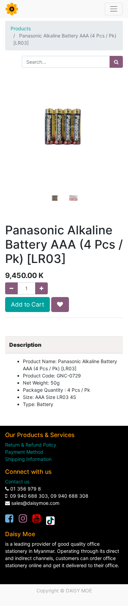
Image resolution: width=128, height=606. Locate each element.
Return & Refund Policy (30, 445)
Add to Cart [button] (27, 304)
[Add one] (41, 288)
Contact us (17, 481)
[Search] (116, 62)
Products (21, 28)
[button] (14, 136)
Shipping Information (28, 459)
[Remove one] (11, 288)
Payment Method (24, 452)
